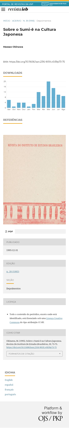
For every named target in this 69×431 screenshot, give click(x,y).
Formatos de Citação (21, 353)
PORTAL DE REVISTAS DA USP (17, 4)
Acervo (16, 20)
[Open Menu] (3, 9)
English (9, 379)
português (10, 394)
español (9, 384)
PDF (10, 231)
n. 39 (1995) (28, 20)
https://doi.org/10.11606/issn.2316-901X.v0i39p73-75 (37, 61)
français (9, 389)
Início (6, 20)
